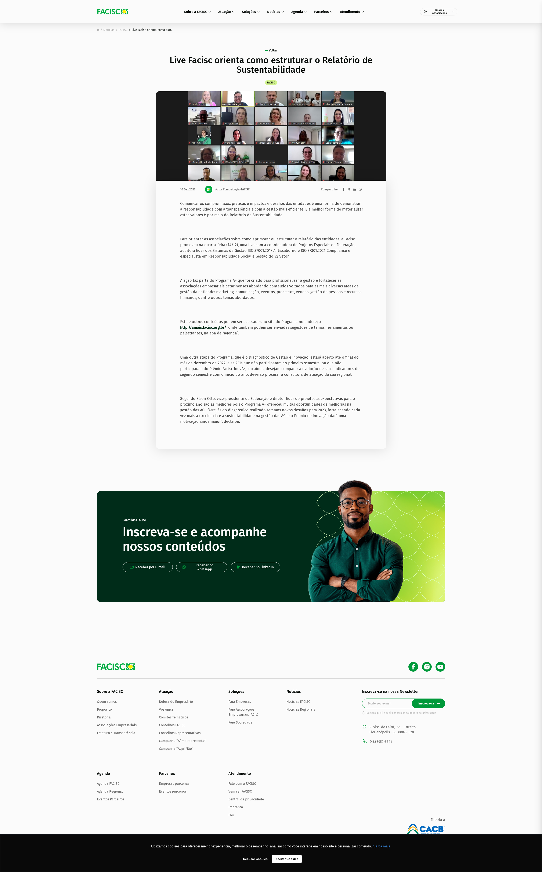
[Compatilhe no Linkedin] (354, 189)
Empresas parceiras (174, 784)
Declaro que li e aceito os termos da (401, 712)
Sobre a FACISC (195, 12)
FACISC (123, 30)
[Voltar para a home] (98, 30)
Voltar (273, 50)
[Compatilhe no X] (348, 189)
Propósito (104, 709)
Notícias (273, 12)
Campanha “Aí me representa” (182, 741)
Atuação (224, 12)
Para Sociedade (240, 722)
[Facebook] (413, 667)
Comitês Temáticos (173, 717)
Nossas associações (439, 12)
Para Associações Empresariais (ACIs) (243, 712)
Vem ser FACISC (240, 791)
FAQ (231, 815)
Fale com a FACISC (242, 784)
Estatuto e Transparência (116, 733)
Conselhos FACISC (172, 725)
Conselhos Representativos (179, 733)
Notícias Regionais (300, 709)
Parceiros (321, 12)
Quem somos (107, 702)
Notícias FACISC (298, 702)
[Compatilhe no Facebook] (343, 189)
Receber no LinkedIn (258, 567)
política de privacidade (422, 712)
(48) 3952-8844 (381, 742)
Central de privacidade (246, 799)
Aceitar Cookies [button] (286, 859)
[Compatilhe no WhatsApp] (360, 189)
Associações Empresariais (117, 725)
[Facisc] (112, 11)
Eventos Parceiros (110, 799)
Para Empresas (239, 702)
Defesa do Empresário (176, 702)
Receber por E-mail (150, 567)
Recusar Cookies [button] (255, 859)
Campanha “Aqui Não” (176, 749)
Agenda (297, 12)
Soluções (249, 12)
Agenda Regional (110, 791)
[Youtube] (440, 667)
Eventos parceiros (173, 791)
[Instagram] (427, 667)
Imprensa (235, 807)
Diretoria (104, 717)
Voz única (166, 709)
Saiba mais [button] (381, 846)
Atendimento (350, 12)
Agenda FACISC (108, 784)
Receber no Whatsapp (204, 567)
